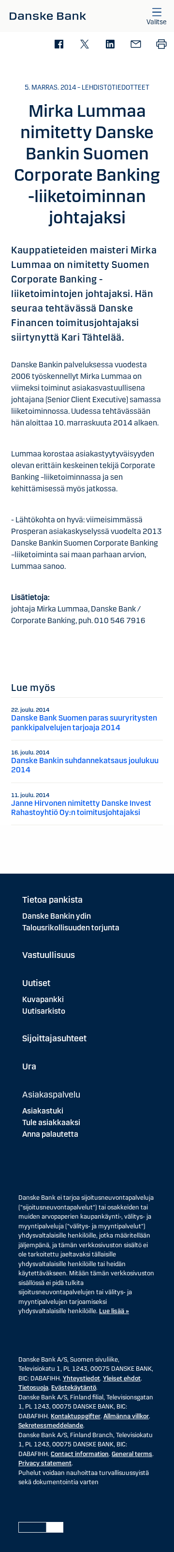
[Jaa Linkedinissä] (110, 45)
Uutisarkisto (43, 1011)
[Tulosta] (161, 45)
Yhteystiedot (81, 1378)
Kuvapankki (43, 999)
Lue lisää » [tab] (114, 1311)
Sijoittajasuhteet (54, 1038)
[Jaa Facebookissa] (59, 45)
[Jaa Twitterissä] (84, 45)
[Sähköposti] (135, 45)
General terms (132, 1454)
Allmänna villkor (126, 1416)
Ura (29, 1066)
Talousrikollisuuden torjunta (70, 927)
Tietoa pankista (52, 899)
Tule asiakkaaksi (51, 1122)
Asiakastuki (42, 1110)
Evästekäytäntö (73, 1388)
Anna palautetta (50, 1134)
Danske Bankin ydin (56, 916)
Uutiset (36, 983)
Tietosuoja (33, 1388)
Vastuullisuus (48, 955)
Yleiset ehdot (122, 1378)
